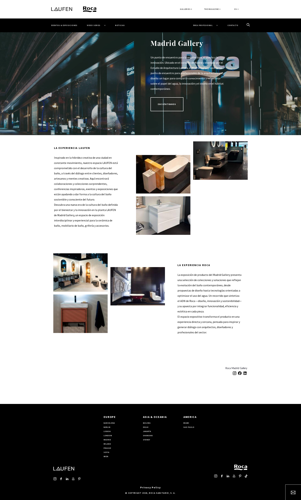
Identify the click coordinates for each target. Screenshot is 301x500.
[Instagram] (234, 373)
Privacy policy (150, 487)
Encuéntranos (167, 104)
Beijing (147, 423)
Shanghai (148, 435)
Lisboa (107, 431)
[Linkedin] (245, 373)
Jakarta (147, 431)
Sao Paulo (188, 427)
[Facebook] (240, 373)
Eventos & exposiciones (64, 25)
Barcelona (109, 423)
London (108, 435)
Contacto (232, 25)
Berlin (107, 427)
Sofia (106, 452)
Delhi (146, 427)
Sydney (146, 440)
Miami (186, 423)
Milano (107, 444)
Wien (106, 456)
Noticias (120, 25)
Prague (107, 448)
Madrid (107, 440)
